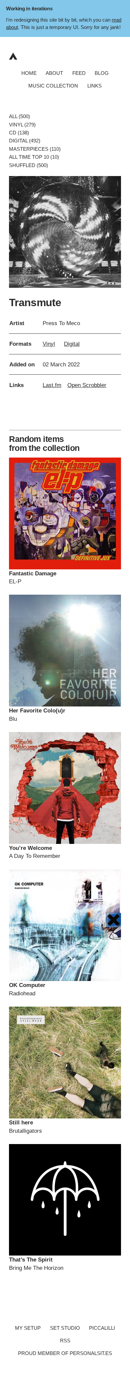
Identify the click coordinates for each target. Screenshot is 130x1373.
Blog (102, 73)
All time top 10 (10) (34, 157)
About (54, 73)
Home (29, 73)
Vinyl (49, 343)
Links (94, 86)
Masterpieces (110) (35, 148)
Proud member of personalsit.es (65, 1353)
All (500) (19, 116)
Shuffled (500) (28, 165)
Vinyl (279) (22, 124)
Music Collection (53, 86)
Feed (79, 73)
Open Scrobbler (86, 385)
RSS (65, 1340)
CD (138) (19, 132)
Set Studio (65, 1328)
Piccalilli (102, 1328)
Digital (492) (24, 140)
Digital (72, 343)
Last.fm (52, 385)
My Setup (28, 1328)
